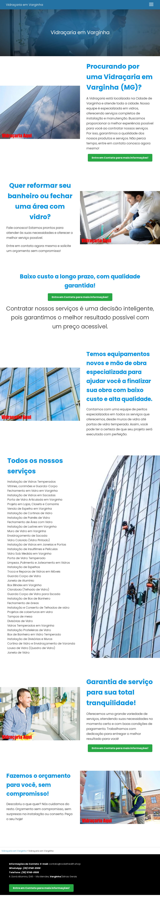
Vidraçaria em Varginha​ (24, 4)
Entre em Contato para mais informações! (120, 158)
